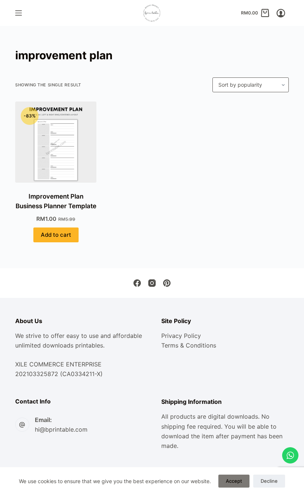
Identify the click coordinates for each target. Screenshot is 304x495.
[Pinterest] (167, 283)
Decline (269, 481)
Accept (234, 481)
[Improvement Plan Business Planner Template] (55, 142)
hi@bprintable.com (61, 429)
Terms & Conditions (188, 345)
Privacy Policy (181, 335)
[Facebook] (137, 283)
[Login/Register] (281, 13)
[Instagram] (152, 283)
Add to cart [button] (56, 234)
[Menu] (18, 13)
